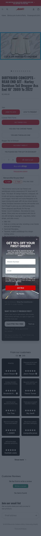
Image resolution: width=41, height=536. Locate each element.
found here (18, 281)
